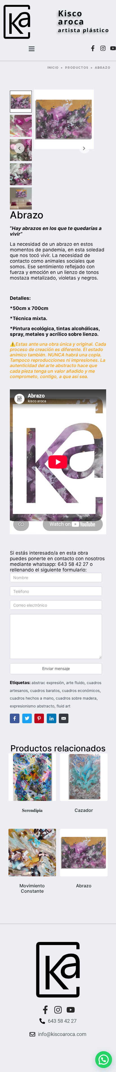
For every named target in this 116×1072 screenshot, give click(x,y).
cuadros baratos (45, 690)
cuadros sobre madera (76, 698)
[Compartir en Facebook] (14, 718)
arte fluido (75, 682)
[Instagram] (103, 48)
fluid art (63, 706)
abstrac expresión (48, 682)
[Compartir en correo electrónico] (63, 718)
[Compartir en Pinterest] (39, 718)
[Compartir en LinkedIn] (51, 718)
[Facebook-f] (93, 48)
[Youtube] (113, 48)
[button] (103, 1059)
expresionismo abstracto (32, 706)
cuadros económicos (81, 690)
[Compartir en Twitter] (27, 718)
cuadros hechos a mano (31, 698)
